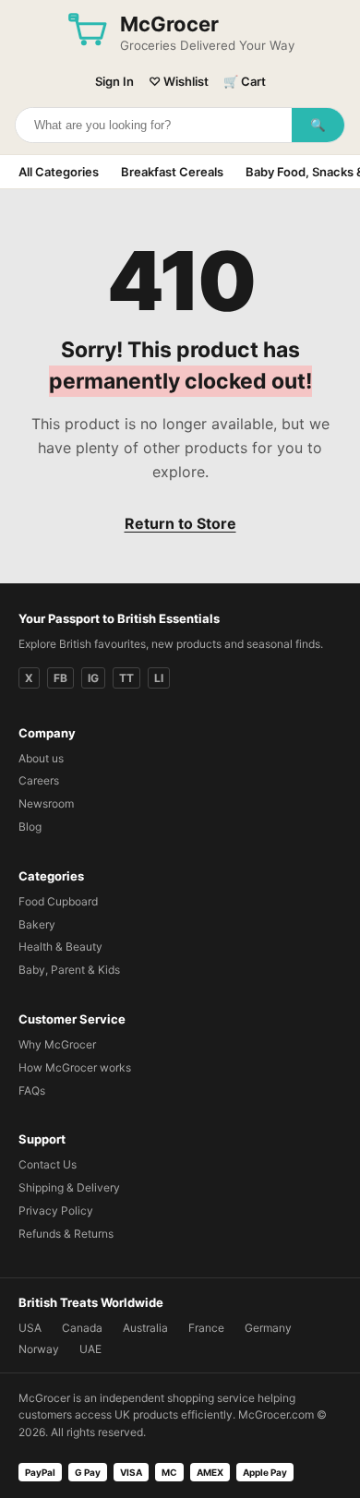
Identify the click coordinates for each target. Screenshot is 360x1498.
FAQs (31, 1090)
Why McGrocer (57, 1044)
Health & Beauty (60, 946)
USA (30, 1328)
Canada (82, 1328)
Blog (30, 826)
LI (158, 678)
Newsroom (46, 803)
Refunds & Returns (66, 1233)
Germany (268, 1328)
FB (60, 678)
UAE (90, 1349)
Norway (38, 1349)
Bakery (36, 924)
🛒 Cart (244, 81)
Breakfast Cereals (172, 171)
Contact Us (47, 1164)
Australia (145, 1328)
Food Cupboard (58, 901)
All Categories (58, 171)
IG (93, 678)
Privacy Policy (55, 1210)
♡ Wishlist (179, 81)
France (206, 1328)
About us (41, 758)
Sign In (114, 81)
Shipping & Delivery (69, 1187)
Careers (38, 780)
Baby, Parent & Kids (69, 970)
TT (126, 678)
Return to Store (180, 523)
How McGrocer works (74, 1067)
